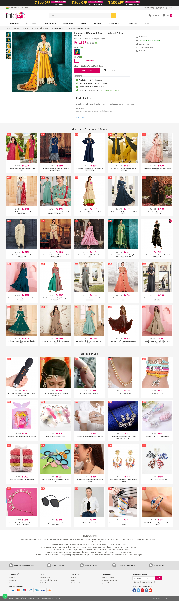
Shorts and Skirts (113, 539)
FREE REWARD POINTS (146, 47)
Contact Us (12, 580)
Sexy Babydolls (107, 547)
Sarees (123, 544)
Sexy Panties (81, 547)
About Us (12, 577)
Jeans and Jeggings (91, 542)
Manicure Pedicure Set (119, 555)
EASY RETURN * (144, 51)
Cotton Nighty (133, 547)
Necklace (103, 549)
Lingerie (83, 23)
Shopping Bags (126, 552)
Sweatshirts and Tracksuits (146, 539)
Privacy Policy (40, 598)
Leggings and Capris (77, 539)
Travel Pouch (102, 552)
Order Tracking (149, 8)
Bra (74, 547)
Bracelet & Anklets (91, 549)
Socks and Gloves (106, 542)
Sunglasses (132, 23)
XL (21, 170)
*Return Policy (44, 583)
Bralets (68, 547)
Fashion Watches (123, 549)
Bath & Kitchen (104, 555)
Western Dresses (63, 539)
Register (161, 8)
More (147, 23)
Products (16, 28)
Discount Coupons (108, 577)
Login (170, 8)
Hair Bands (111, 549)
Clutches (93, 552)
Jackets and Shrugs (99, 539)
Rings (81, 549)
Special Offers (31, 23)
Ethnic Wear (68, 23)
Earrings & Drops (72, 549)
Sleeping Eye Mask (91, 555)
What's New (14, 23)
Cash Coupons (109, 580)
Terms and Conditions (53, 598)
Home (8, 28)
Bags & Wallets (115, 23)
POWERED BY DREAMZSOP (161, 598)
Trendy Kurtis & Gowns (98, 544)
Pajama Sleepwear (120, 547)
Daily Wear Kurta (114, 544)
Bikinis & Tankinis (94, 547)
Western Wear (50, 23)
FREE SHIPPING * (144, 37)
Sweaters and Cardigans (74, 542)
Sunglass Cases (77, 555)
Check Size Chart (90, 60)
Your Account (75, 583)
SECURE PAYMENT (144, 44)
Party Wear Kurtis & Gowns (39, 28)
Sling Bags (84, 552)
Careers (11, 583)
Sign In (73, 580)
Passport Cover (114, 552)
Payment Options (45, 577)
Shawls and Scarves (128, 539)
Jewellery (98, 23)
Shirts (88, 539)
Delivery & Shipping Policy (48, 580)
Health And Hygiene (136, 555)
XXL (123, 213)
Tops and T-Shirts (49, 539)
